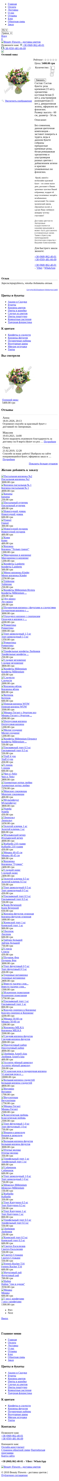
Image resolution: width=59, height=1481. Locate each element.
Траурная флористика (20, 322)
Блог (10, 18)
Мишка (5, 1292)
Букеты (12, 304)
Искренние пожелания (14, 995)
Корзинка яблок (10, 689)
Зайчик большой (10, 942)
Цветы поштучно (17, 316)
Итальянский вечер (12, 837)
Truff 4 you (7, 759)
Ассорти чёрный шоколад (15, 1065)
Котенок (6, 698)
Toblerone (6, 584)
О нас (11, 12)
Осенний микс (10, 399)
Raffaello (6, 1196)
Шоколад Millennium (12, 1187)
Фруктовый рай (10, 1275)
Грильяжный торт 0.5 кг (14, 750)
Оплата (12, 7)
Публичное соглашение (14, 1475)
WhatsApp (49, 268)
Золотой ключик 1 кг (13, 829)
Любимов (6, 1231)
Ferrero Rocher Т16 (11, 1266)
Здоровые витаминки (13, 977)
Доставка (13, 9)
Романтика (7, 628)
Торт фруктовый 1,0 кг (14, 1126)
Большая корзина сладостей (16, 1082)
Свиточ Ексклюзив (12, 1249)
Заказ (11, 24)
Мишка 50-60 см (10, 1021)
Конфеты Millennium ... (14, 593)
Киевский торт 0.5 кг (13, 1240)
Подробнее (50, 441)
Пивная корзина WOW (14, 706)
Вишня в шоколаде (11, 1135)
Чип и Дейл (7, 776)
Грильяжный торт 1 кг (13, 1004)
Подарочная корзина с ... (15, 610)
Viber (39, 268)
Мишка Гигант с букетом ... (16, 715)
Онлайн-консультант (12, 1447)
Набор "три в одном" (13, 1284)
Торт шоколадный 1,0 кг (15, 1179)
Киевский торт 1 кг (12, 925)
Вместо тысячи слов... (13, 986)
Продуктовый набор (12, 1047)
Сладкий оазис (9, 872)
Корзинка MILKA (11, 1030)
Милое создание (10, 733)
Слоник (5, 768)
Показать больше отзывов (43, 463)
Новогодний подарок (13, 531)
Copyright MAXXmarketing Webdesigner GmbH (42, 289)
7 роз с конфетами (11, 1301)
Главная (12, 4)
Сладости (6, 680)
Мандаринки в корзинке (15, 558)
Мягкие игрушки (17, 346)
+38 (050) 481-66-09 (15, 48)
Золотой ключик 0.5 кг (14, 881)
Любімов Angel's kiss (12, 1056)
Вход (4, 36)
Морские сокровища (12, 794)
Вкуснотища (8, 1100)
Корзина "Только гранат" (15, 549)
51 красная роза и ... (12, 1074)
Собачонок (7, 1170)
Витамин (6, 1091)
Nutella (5, 811)
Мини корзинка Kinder (14, 575)
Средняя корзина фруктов (15, 1039)
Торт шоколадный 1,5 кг (15, 636)
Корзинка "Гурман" (12, 864)
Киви (4, 540)
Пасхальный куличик (13, 505)
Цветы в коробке (17, 310)
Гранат (5, 523)
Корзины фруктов (18, 337)
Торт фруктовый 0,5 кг (14, 969)
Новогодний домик (12, 514)
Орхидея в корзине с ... (14, 619)
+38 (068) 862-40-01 (33, 45)
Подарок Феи (8, 960)
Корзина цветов (17, 307)
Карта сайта (8, 1455)
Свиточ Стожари (10, 1257)
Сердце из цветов (18, 313)
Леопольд (6, 820)
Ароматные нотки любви (15, 785)
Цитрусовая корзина (12, 724)
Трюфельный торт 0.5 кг (15, 1222)
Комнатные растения (19, 319)
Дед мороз (7, 601)
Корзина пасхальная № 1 (15, 488)
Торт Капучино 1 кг (12, 1214)
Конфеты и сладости (19, 334)
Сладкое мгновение (12, 663)
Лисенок (6, 934)
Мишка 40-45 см (10, 855)
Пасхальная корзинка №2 (15, 479)
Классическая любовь (13, 1117)
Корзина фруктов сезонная (16, 916)
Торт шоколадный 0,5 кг (15, 890)
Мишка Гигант (9, 1109)
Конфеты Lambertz (11, 566)
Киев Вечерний (10, 907)
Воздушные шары (18, 343)
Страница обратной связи (15, 1450)
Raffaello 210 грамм (12, 846)
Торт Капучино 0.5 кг (13, 1205)
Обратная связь (16, 21)
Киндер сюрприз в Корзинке (17, 1012)
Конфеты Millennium (12, 671)
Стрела (5, 951)
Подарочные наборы (19, 340)
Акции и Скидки (17, 301)
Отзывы (12, 15)
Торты (11, 349)
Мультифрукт (8, 802)
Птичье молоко (9, 1152)
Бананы (5, 496)
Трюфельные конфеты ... (15, 654)
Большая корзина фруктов (15, 1144)
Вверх (4, 1318)
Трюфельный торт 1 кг (14, 1161)
